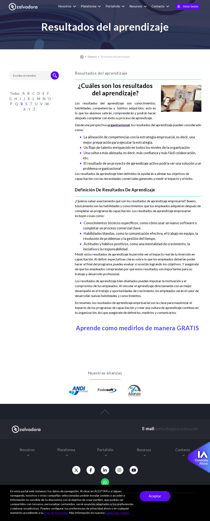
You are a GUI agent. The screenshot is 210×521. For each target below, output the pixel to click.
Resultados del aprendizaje (115, 56)
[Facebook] (91, 470)
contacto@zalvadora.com (177, 428)
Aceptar (155, 496)
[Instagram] (119, 470)
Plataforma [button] (89, 6)
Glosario (92, 56)
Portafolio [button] (113, 6)
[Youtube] (134, 470)
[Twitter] (76, 470)
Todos (15, 93)
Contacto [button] (158, 6)
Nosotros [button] (65, 6)
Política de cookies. (117, 512)
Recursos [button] (136, 6)
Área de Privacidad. (56, 512)
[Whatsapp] (105, 482)
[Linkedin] (105, 470)
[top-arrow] (105, 414)
